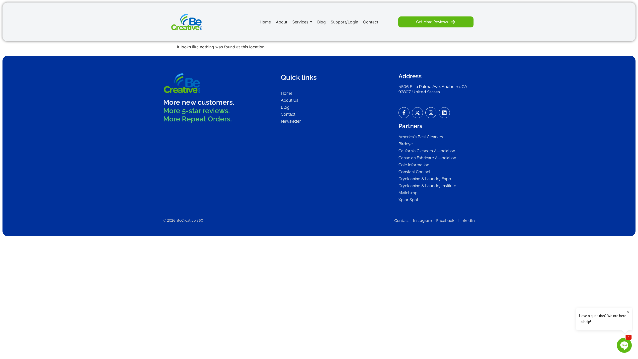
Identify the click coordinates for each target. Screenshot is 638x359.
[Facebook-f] (404, 112)
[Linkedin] (444, 112)
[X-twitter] (417, 112)
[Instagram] (430, 112)
